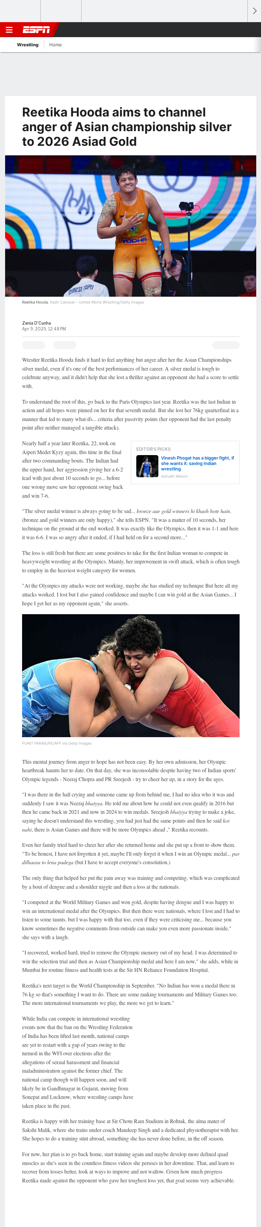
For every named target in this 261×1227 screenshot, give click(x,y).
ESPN (36, 29)
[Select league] (20, 11)
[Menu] (9, 29)
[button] (238, 29)
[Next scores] (254, 11)
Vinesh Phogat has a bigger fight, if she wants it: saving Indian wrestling (197, 463)
